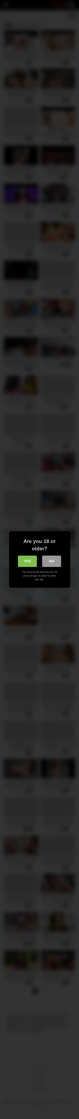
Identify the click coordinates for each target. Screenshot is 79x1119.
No (51, 561)
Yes (27, 561)
